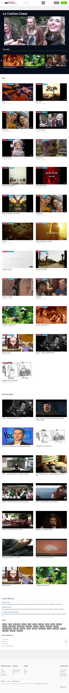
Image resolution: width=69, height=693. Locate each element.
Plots (8, 681)
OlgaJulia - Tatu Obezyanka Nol (44, 529)
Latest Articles (8, 599)
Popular (26, 671)
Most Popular (15, 671)
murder (59, 624)
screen (16, 628)
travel (36, 626)
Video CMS (45, 683)
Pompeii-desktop (7, 269)
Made (47, 624)
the (30, 624)
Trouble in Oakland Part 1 (10, 67)
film (10, 624)
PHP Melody (39, 683)
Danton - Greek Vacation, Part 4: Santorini (47, 501)
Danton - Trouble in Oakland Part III (45, 352)
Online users (5, 639)
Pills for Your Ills (6, 352)
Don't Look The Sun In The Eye (44, 241)
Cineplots (12, 626)
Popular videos (7, 394)
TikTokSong (5, 130)
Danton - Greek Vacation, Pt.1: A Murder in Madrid (15, 474)
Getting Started (15, 681)
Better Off (38, 102)
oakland (5, 630)
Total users (4, 641)
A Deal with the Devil (41, 185)
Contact (3, 671)
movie (4, 624)
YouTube (64, 673)
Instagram (64, 675)
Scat (3, 102)
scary (42, 626)
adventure (42, 628)
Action (56, 626)
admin (5, 103)
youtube (20, 630)
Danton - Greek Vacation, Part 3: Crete (12, 529)
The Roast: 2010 (6, 607)
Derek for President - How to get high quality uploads (16, 446)
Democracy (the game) (8, 185)
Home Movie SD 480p (41, 269)
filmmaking (21, 626)
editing (23, 628)
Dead (28, 628)
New (3, 78)
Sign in (56, 2)
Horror (41, 624)
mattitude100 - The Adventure (10, 380)
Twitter (63, 671)
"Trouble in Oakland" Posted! (10, 612)
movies (35, 628)
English (64, 687)
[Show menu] (2, 3)
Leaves (4, 241)
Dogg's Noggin (7, 628)
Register (64, 2)
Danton (63, 628)
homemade (17, 624)
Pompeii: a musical (7, 297)
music (24, 624)
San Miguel (48, 67)
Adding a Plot (6, 602)
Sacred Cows (39, 157)
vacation (55, 628)
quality (13, 630)
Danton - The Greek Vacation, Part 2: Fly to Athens (15, 501)
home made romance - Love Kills (11, 557)
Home (52, 624)
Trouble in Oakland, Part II (31, 67)
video (34, 624)
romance (49, 626)
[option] (13, 62)
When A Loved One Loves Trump (10, 213)
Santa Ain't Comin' (7, 157)
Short (5, 626)
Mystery (29, 626)
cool (49, 628)
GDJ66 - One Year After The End (44, 557)
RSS (13, 673)
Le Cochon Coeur (15, 14)
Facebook (64, 670)
